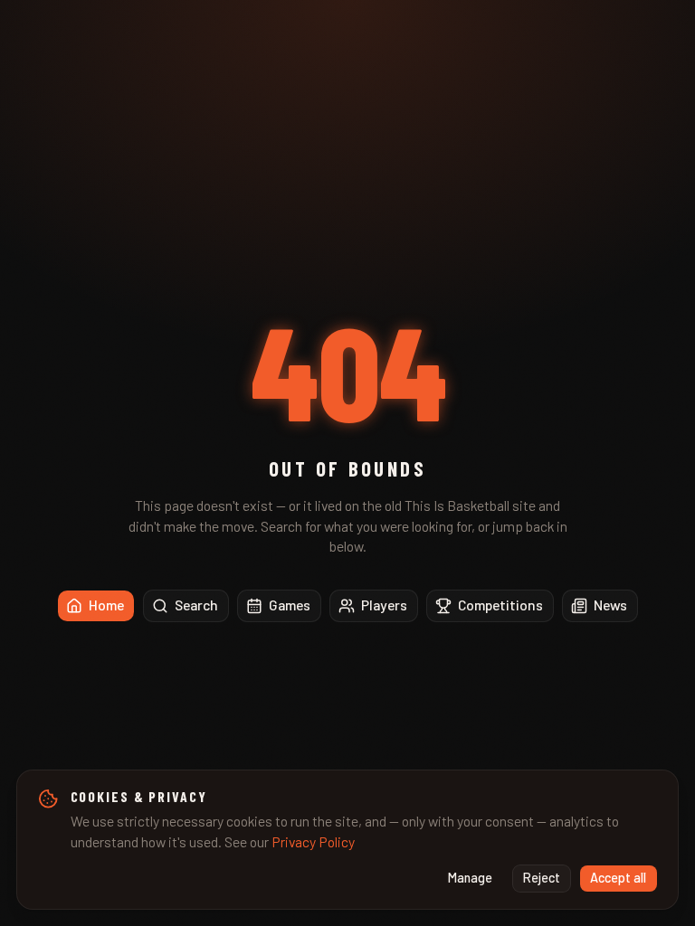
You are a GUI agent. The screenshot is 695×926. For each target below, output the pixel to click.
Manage (470, 877)
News (610, 604)
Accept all (618, 877)
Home (106, 604)
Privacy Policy (313, 841)
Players (384, 604)
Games (289, 604)
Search (196, 604)
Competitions (500, 604)
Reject (541, 877)
